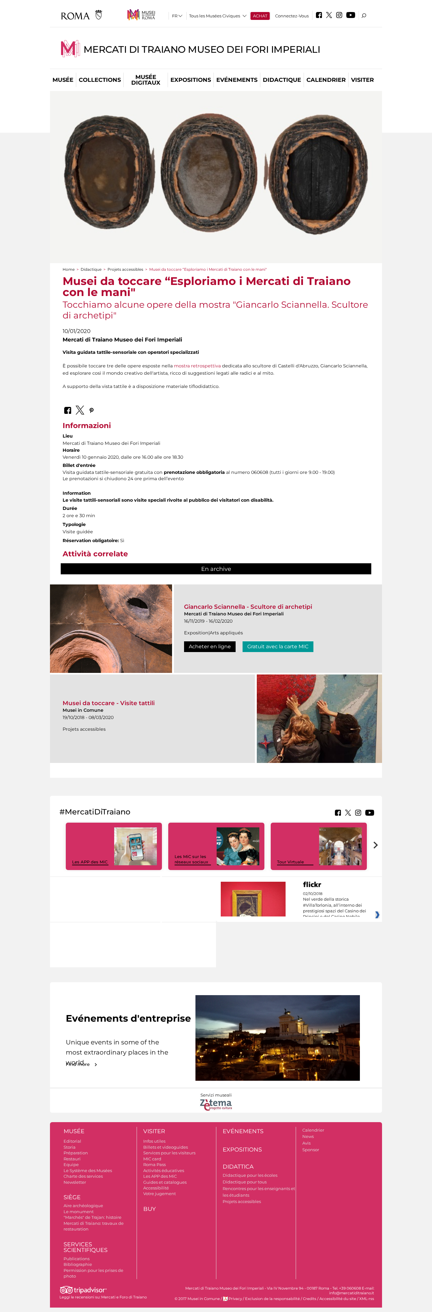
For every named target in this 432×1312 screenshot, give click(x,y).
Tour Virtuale (290, 861)
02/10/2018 (334, 905)
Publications (76, 1258)
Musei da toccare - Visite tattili (109, 703)
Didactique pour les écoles (250, 1175)
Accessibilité (156, 1187)
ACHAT (260, 15)
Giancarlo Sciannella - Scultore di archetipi (248, 606)
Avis (306, 1143)
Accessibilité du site (337, 1299)
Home (69, 269)
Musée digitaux (145, 80)
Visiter (362, 79)
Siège (72, 1197)
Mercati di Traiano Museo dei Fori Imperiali (201, 49)
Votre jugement (159, 1193)
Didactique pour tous (245, 1181)
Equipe (71, 1164)
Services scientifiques (86, 1247)
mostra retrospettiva (197, 366)
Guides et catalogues (165, 1182)
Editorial (72, 1141)
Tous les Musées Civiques (214, 15)
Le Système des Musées (88, 1170)
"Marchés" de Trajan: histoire (92, 1217)
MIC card (152, 1158)
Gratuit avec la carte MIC (278, 647)
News (308, 1136)
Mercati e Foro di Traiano (124, 1297)
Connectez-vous (292, 15)
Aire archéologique (83, 1205)
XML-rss (366, 1299)
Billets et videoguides (165, 1147)
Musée (62, 79)
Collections (100, 79)
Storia (70, 1147)
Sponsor (310, 1149)
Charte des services (83, 1176)
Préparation (76, 1152)
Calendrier (326, 79)
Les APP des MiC (90, 861)
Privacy (235, 1299)
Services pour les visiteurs (169, 1152)
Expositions (190, 79)
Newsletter (75, 1182)
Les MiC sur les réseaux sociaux (191, 859)
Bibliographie (78, 1264)
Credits (309, 1299)
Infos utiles (154, 1141)
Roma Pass (154, 1164)
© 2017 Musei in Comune (197, 1299)
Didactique (282, 79)
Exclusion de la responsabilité (272, 1299)
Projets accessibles (125, 269)
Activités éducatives (163, 1170)
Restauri (72, 1158)
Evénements (236, 79)
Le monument (79, 1211)
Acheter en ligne (210, 647)
